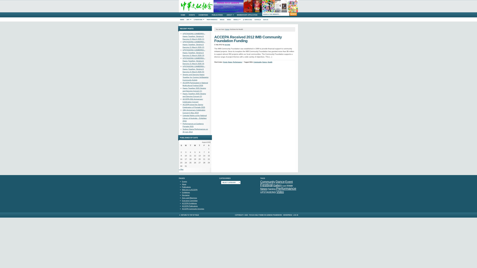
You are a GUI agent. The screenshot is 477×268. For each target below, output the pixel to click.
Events (192, 15)
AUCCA (265, 19)
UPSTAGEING (268, 192)
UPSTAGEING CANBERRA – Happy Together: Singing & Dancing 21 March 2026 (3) (194, 52)
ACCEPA (238, 6)
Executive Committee (190, 201)
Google (258, 19)
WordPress (287, 215)
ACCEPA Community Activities (193, 209)
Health (270, 62)
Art (187, 20)
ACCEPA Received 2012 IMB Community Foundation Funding (248, 39)
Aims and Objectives (189, 198)
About (228, 15)
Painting (272, 189)
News (182, 19)
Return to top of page (190, 215)
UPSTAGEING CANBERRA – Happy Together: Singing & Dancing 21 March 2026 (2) (194, 44)
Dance (264, 62)
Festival (266, 185)
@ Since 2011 (247, 19)
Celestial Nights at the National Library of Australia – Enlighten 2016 (195, 118)
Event (225, 62)
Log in (295, 215)
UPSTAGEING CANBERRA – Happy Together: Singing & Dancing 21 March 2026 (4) (194, 61)
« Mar (181, 169)
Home (183, 15)
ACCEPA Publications (190, 206)
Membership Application (247, 15)
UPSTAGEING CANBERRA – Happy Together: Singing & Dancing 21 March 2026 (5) (194, 69)
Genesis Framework (274, 215)
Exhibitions (203, 15)
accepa (227, 45)
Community (258, 62)
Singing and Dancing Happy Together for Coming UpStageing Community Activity (195, 77)
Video (229, 19)
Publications (217, 15)
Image (222, 19)
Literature (197, 20)
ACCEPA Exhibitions (189, 203)
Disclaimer (186, 195)
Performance (212, 19)
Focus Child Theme (256, 215)
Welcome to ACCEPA (190, 190)
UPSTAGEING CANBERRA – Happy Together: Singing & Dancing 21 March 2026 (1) (194, 36)
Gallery (277, 185)
